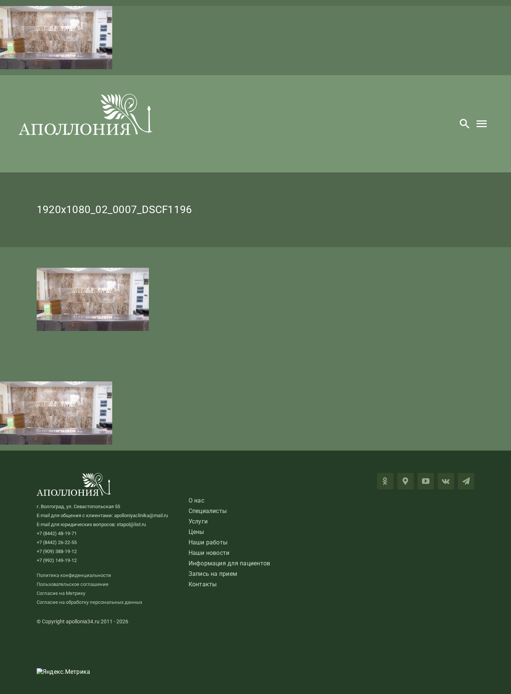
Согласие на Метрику (61, 593)
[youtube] (425, 481)
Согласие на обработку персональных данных (89, 602)
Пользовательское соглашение (72, 584)
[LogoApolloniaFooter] (74, 475)
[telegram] (466, 481)
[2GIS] (405, 481)
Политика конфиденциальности (74, 575)
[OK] (385, 481)
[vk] (446, 481)
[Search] (464, 124)
